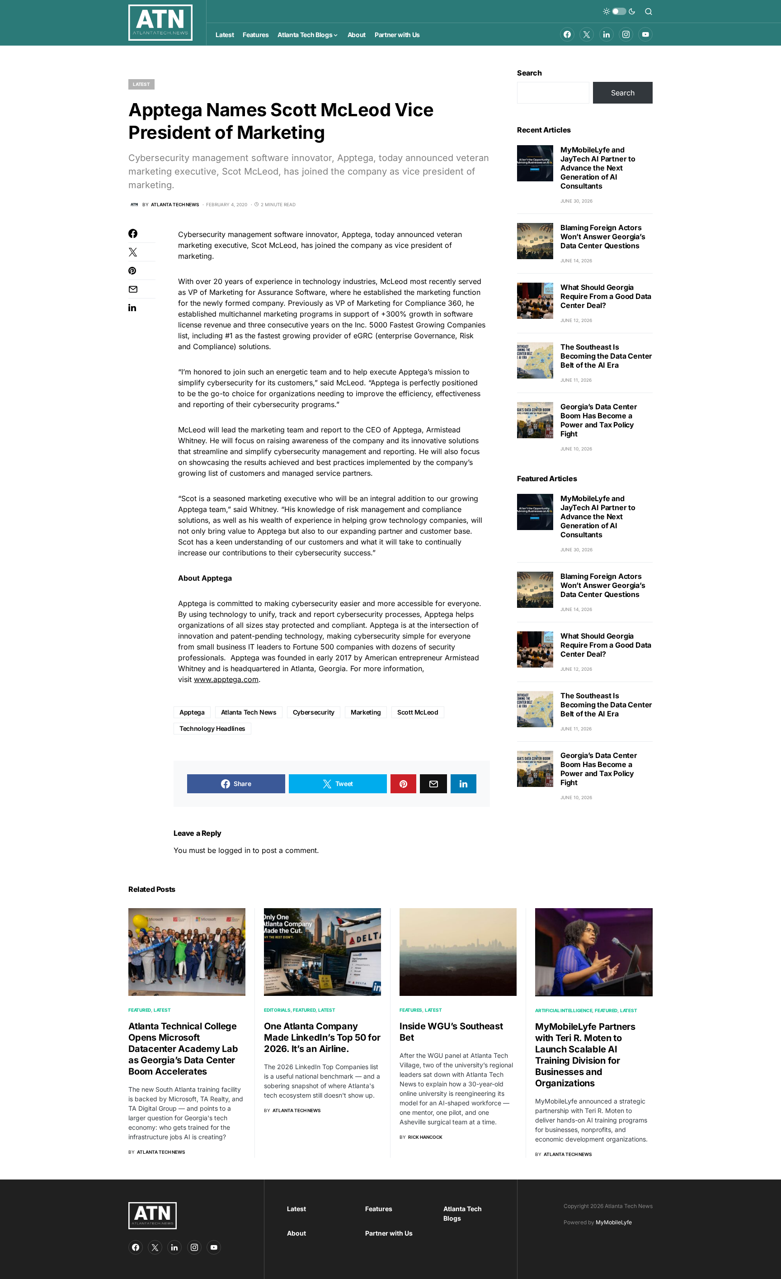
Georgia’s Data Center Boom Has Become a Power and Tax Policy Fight (598, 420)
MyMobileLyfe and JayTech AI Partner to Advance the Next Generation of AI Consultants (597, 167)
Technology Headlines (212, 728)
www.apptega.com (226, 679)
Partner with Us (389, 1233)
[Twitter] (586, 34)
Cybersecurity (313, 712)
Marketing (366, 712)
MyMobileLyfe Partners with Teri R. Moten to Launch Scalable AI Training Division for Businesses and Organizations (585, 1055)
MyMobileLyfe (614, 1222)
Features (411, 1010)
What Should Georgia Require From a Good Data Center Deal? (605, 296)
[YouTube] (645, 34)
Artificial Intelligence (563, 1010)
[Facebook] (567, 34)
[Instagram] (626, 34)
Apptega (192, 712)
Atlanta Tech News (249, 712)
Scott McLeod (417, 712)
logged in (234, 850)
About (296, 1233)
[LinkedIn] (606, 34)
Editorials (277, 1010)
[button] (619, 11)
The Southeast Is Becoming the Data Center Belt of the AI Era (606, 355)
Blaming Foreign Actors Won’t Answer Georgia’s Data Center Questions (602, 236)
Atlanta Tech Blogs (462, 1213)
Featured (139, 1010)
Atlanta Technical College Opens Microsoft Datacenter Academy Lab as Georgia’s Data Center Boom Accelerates (183, 1049)
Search (529, 72)
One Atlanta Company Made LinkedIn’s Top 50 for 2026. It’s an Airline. (322, 1037)
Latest (141, 84)
